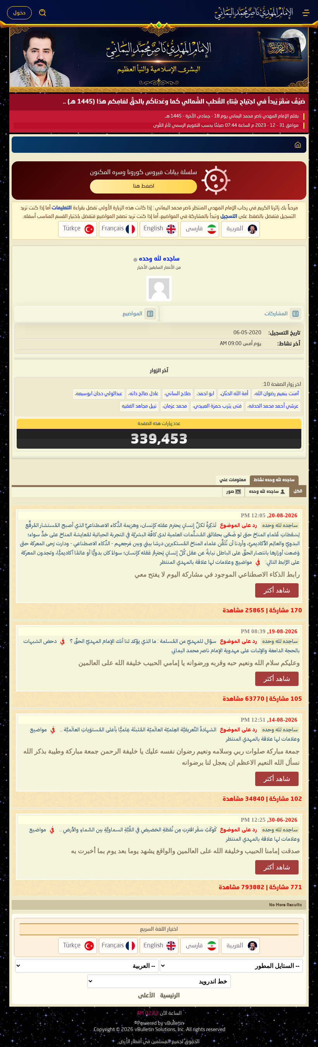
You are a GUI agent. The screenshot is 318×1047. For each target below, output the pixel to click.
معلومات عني (232, 480)
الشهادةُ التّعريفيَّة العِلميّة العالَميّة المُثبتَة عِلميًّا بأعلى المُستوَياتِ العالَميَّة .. (138, 730)
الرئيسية (170, 996)
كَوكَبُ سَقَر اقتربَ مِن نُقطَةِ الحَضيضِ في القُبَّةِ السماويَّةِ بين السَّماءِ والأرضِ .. (137, 830)
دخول (19, 13)
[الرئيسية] (306, 13)
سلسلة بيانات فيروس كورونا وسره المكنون (143, 172)
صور (230, 492)
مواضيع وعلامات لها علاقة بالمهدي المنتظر (206, 562)
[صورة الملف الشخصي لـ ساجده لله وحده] (159, 288)
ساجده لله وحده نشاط (274, 480)
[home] (298, 144)
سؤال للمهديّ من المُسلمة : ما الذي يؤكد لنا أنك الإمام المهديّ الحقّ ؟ (143, 641)
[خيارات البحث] (43, 13)
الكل (298, 491)
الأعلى (146, 996)
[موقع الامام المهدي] (254, 13)
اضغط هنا (143, 186)
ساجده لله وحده (264, 492)
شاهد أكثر (277, 590)
